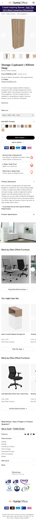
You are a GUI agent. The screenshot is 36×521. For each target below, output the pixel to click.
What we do (5, 461)
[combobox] (2, 2)
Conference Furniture (8, 446)
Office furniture (6, 438)
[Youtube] (34, 434)
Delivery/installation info (8, 81)
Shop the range (17, 349)
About (3, 465)
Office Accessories (7, 454)
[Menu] (34, 3)
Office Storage (6, 449)
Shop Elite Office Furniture (17, 289)
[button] (3, 35)
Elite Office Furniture (9, 70)
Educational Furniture (7, 451)
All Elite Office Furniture (17, 409)
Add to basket (19, 137)
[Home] (17, 3)
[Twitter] (28, 434)
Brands (3, 456)
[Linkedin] (25, 434)
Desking (3, 444)
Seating (3, 441)
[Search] (2, 2)
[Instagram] (31, 434)
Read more (4, 102)
